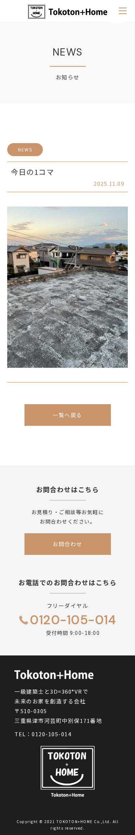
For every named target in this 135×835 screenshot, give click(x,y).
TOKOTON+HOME (75, 821)
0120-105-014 (51, 734)
